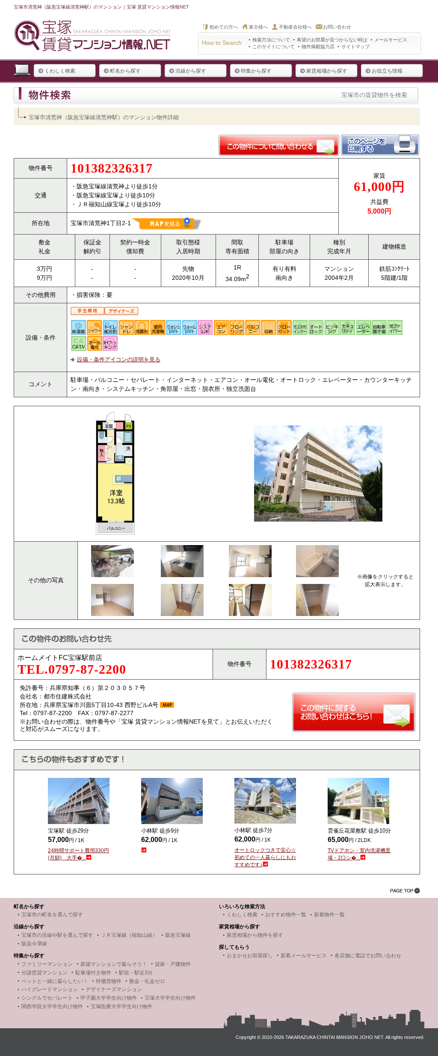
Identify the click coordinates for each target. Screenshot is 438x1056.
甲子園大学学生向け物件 (108, 998)
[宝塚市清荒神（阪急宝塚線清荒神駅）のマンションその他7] (250, 588)
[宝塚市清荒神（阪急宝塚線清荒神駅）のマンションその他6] (182, 588)
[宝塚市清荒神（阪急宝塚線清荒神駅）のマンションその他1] (112, 549)
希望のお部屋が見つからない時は (332, 39)
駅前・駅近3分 (136, 973)
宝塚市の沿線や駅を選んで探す (57, 935)
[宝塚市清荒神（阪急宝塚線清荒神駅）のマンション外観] (318, 429)
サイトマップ (355, 46)
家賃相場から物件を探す (255, 935)
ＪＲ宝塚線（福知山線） (129, 935)
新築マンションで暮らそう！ (113, 964)
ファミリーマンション (47, 964)
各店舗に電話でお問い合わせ (367, 956)
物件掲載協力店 (318, 46)
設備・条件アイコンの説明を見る (118, 359)
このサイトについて (273, 46)
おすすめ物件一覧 (285, 915)
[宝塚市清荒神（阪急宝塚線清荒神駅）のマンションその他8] (317, 588)
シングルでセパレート (47, 998)
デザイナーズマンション (114, 989)
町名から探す (125, 71)
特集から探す (256, 71)
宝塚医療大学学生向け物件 (121, 1006)
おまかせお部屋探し (250, 956)
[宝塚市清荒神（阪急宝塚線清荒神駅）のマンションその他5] (112, 588)
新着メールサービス (304, 956)
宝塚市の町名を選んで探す (52, 915)
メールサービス (390, 39)
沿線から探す (190, 71)
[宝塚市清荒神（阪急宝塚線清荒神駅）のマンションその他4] (317, 549)
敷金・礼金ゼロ (147, 981)
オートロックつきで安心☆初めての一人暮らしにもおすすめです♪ (265, 857)
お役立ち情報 (387, 71)
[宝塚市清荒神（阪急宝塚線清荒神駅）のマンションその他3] (250, 549)
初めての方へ (224, 26)
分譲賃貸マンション (44, 973)
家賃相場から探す (326, 71)
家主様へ (258, 26)
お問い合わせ (337, 26)
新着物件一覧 (329, 915)
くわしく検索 (59, 71)
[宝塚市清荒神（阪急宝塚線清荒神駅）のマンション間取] (115, 414)
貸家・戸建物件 (173, 964)
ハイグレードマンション (49, 989)
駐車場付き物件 (93, 973)
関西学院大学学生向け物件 (52, 1006)
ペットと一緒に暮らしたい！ (54, 981)
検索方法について (271, 39)
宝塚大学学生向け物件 (170, 998)
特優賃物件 (108, 981)
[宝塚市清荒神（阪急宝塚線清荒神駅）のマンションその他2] (182, 549)
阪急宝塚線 (178, 935)
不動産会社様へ (295, 26)
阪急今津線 (34, 944)
